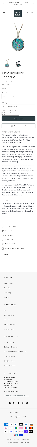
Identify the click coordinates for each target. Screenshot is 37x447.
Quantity (4, 92)
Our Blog (7, 292)
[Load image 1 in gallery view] (7, 64)
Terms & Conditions (11, 366)
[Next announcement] (33, 3)
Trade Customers (10, 324)
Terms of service (24, 442)
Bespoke (7, 320)
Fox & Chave (15, 439)
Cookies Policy (10, 361)
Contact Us (8, 283)
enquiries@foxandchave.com (17, 396)
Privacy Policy (9, 356)
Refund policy (26, 439)
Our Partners (9, 329)
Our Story (7, 288)
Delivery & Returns (11, 347)
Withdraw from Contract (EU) (15, 351)
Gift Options (6, 103)
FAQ (5, 310)
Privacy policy (13, 442)
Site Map (7, 297)
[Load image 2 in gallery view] (18, 64)
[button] (4, 13)
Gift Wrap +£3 (11, 106)
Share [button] (6, 254)
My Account (9, 342)
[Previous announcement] (4, 3)
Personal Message (9, 110)
